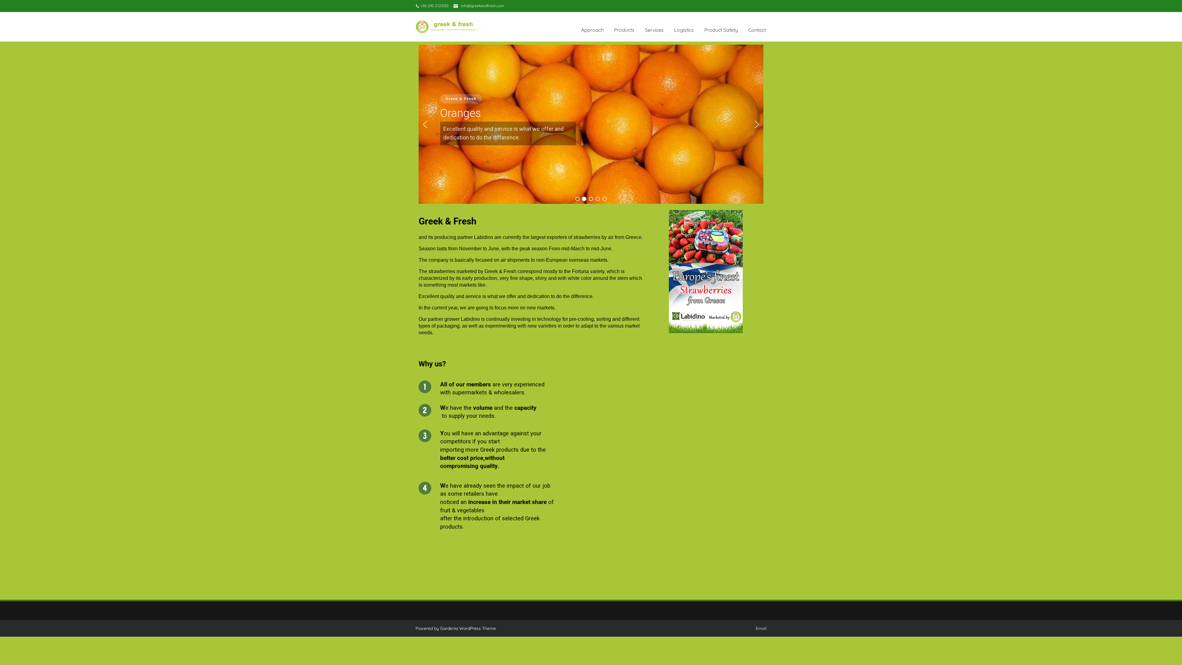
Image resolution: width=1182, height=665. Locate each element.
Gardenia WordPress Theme (468, 628)
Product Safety (721, 30)
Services (654, 30)
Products (624, 30)
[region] (591, 124)
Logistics (684, 30)
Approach (592, 30)
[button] (425, 124)
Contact (757, 30)
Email (761, 628)
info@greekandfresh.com (482, 5)
